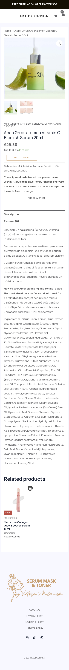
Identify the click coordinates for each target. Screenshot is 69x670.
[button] (59, 43)
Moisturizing (11, 123)
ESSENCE (9, 126)
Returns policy (34, 627)
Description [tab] (11, 214)
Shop (16, 30)
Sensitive (37, 123)
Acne (58, 123)
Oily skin (49, 123)
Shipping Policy (34, 621)
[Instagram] (27, 637)
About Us (34, 609)
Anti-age (25, 123)
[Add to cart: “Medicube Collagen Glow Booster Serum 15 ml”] (30, 488)
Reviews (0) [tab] (11, 221)
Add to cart (22, 157)
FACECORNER (34, 16)
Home (7, 30)
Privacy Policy (34, 615)
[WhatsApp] (42, 637)
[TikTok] (34, 637)
